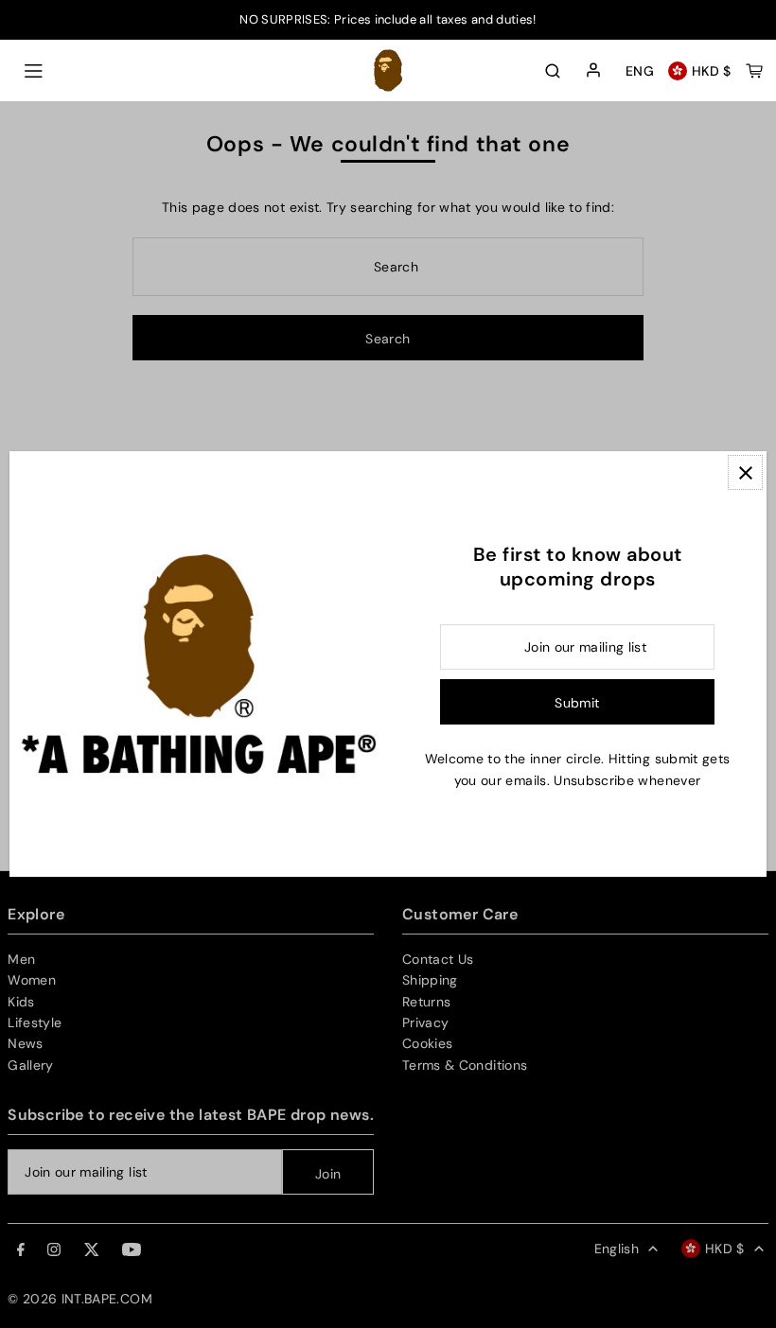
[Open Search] (552, 70)
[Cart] (754, 71)
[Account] (593, 71)
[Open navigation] (33, 71)
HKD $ (712, 70)
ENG (640, 70)
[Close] (745, 472)
